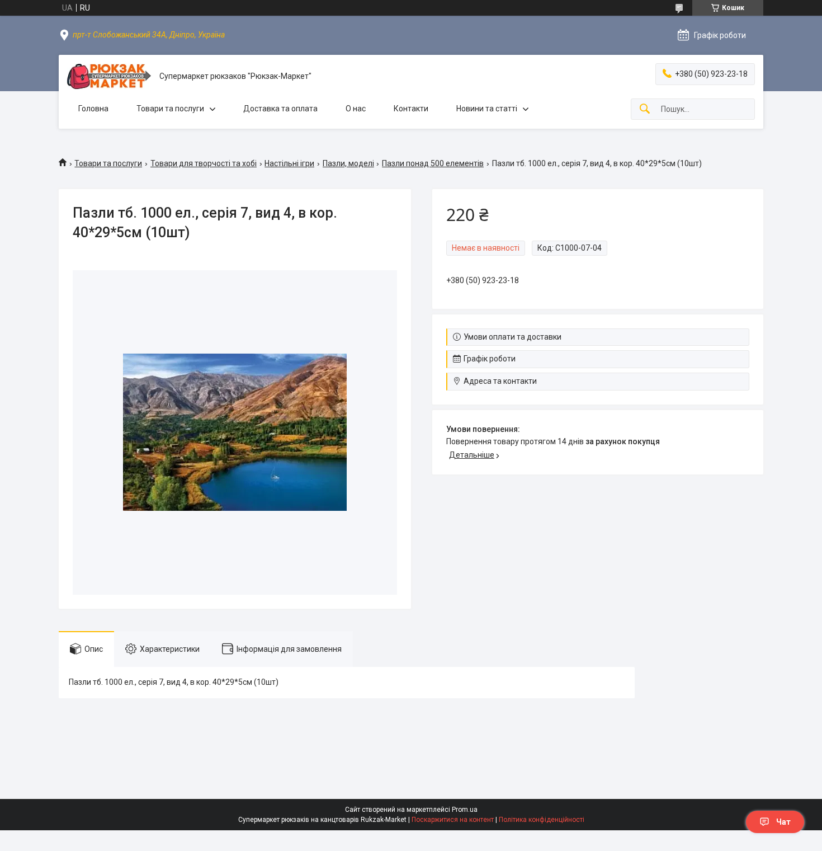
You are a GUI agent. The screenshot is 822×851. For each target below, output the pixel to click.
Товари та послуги (170, 108)
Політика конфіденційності (541, 820)
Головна (93, 108)
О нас (356, 108)
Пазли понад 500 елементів (433, 163)
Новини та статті (486, 108)
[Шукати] (645, 109)
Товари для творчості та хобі (203, 163)
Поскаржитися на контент (453, 820)
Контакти (411, 108)
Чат (783, 821)
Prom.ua (465, 810)
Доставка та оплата (280, 108)
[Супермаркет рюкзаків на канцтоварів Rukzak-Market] (109, 76)
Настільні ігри (289, 163)
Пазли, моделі (348, 163)
